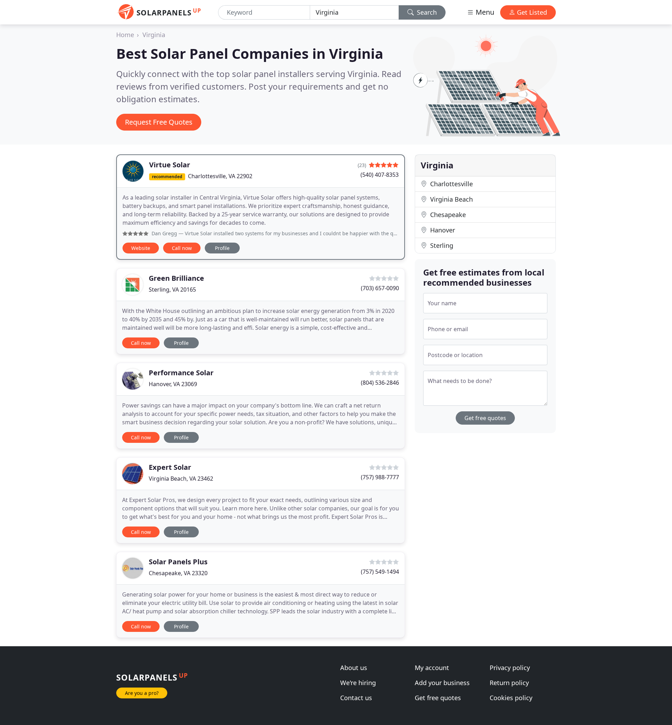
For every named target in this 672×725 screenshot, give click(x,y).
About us (353, 667)
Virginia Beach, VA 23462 (181, 478)
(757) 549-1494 (380, 572)
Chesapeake (447, 214)
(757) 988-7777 (380, 477)
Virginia (153, 34)
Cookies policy (511, 697)
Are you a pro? (142, 693)
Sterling (440, 245)
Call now (182, 248)
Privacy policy (510, 667)
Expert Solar (170, 467)
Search (426, 12)
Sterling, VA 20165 (172, 289)
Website (140, 248)
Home (125, 34)
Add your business (442, 682)
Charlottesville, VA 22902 (220, 176)
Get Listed (531, 12)
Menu (484, 12)
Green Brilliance (176, 278)
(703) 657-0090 (380, 288)
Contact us (356, 697)
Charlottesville (450, 184)
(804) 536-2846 (380, 382)
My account (432, 667)
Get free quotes (485, 418)
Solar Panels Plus (178, 561)
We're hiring (358, 682)
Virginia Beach (450, 199)
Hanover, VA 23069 (173, 384)
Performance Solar (181, 372)
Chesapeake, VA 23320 (178, 573)
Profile (222, 248)
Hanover (441, 230)
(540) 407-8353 (379, 175)
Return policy (509, 682)
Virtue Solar (169, 164)
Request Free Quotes (158, 122)
